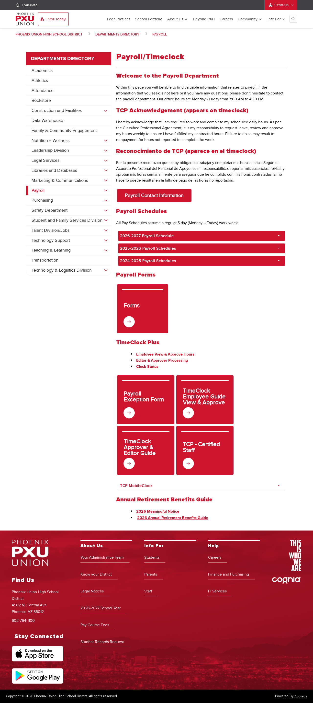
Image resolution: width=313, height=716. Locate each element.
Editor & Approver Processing (162, 360)
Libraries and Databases (54, 170)
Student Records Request (102, 641)
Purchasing (42, 200)
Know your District (96, 574)
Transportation (45, 260)
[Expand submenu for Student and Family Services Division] (105, 220)
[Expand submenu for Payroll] (105, 191)
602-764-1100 (23, 620)
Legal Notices (118, 19)
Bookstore (41, 100)
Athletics (40, 80)
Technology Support (51, 240)
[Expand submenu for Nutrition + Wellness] (105, 141)
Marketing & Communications (60, 180)
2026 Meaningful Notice (157, 511)
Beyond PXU (204, 19)
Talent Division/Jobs (50, 230)
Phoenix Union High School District (48, 34)
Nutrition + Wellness (50, 140)
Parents (150, 574)
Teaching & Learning (51, 250)
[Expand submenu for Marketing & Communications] (105, 180)
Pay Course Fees (94, 625)
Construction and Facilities (57, 110)
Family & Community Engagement (64, 130)
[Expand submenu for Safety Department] (105, 210)
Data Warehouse (47, 120)
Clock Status (147, 366)
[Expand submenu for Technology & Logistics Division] (105, 270)
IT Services (217, 591)
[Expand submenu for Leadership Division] (105, 150)
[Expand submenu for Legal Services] (105, 160)
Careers (226, 19)
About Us (175, 19)
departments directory (117, 34)
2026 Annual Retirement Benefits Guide (172, 517)
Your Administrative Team (102, 557)
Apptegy (300, 696)
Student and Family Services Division (67, 220)
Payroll (159, 34)
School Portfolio (148, 19)
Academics (42, 70)
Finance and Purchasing (228, 574)
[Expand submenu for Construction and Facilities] (105, 110)
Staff (148, 591)
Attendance (43, 90)
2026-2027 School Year (100, 608)
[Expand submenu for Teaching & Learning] (105, 250)
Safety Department (49, 210)
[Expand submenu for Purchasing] (105, 200)
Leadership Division (50, 150)
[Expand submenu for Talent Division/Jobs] (105, 230)
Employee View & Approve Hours (165, 354)
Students (151, 557)
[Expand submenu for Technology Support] (105, 240)
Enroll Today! (55, 19)
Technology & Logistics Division (62, 270)
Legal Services (45, 160)
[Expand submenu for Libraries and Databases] (105, 170)
